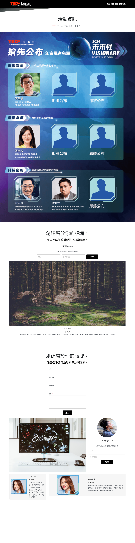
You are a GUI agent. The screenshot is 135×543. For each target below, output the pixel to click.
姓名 (40, 257)
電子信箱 (66, 257)
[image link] (20, 4)
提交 (92, 257)
